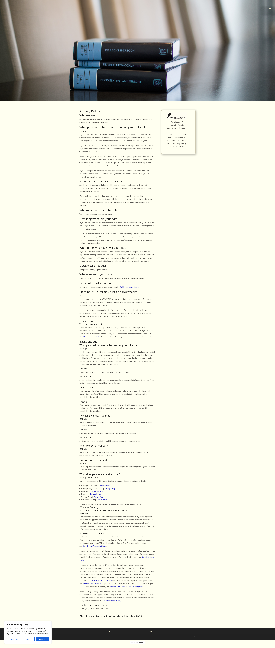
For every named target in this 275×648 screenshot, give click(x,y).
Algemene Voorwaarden (86, 631)
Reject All (28, 639)
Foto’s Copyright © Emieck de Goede (155, 631)
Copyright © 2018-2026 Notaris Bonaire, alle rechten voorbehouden (124, 631)
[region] (28, 632)
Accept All (42, 639)
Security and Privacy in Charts (94, 546)
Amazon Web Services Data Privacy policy (126, 586)
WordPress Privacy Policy (102, 580)
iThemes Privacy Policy (92, 337)
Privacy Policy (104, 486)
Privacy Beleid (99, 631)
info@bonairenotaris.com (129, 287)
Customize (14, 639)
